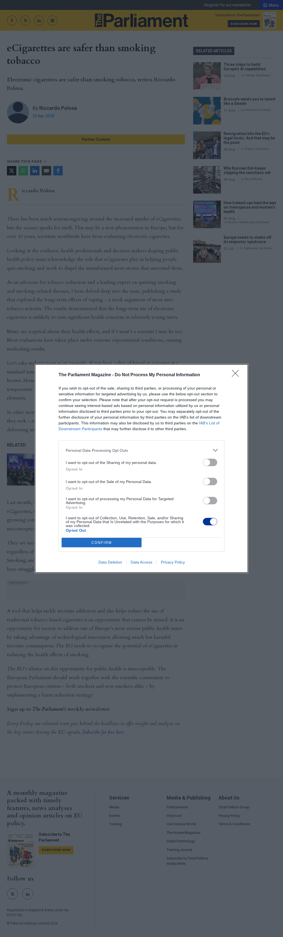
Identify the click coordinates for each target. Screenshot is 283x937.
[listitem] (141, 450)
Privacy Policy (173, 562)
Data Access (141, 562)
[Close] (237, 375)
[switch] (210, 462)
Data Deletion (110, 562)
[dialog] (141, 468)
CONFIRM (101, 543)
